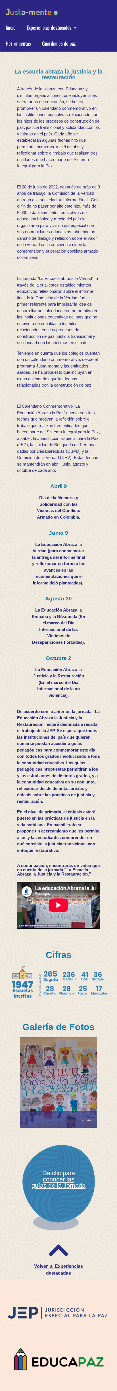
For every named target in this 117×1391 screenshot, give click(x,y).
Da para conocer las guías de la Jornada (58, 1179)
